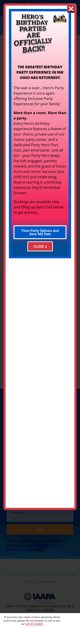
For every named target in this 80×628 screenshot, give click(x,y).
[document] (40, 314)
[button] (71, 9)
